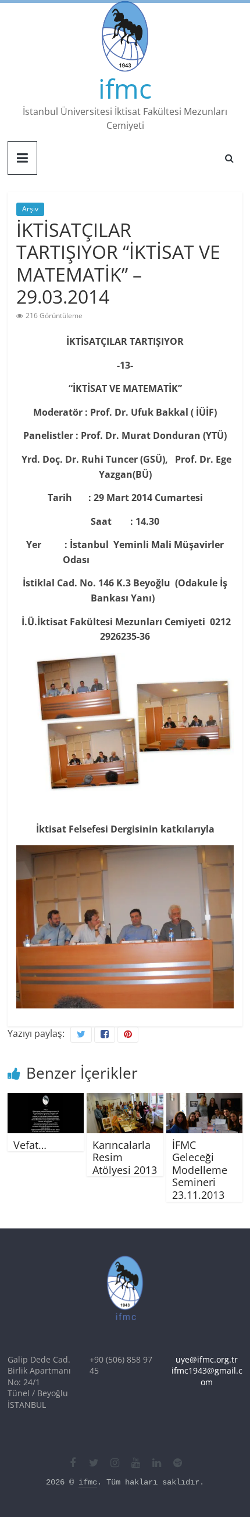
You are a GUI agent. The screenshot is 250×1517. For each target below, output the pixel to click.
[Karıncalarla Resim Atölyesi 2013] (125, 1100)
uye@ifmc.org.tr (207, 1359)
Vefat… (30, 1145)
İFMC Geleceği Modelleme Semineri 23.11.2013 (199, 1170)
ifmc (125, 88)
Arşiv (30, 209)
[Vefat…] (46, 1100)
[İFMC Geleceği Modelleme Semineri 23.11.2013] (204, 1100)
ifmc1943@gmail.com (207, 1376)
